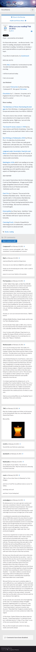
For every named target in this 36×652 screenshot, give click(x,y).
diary (8, 64)
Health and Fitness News (17, 20)
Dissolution (6, 93)
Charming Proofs (8, 222)
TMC (4, 408)
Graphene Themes (14, 649)
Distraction (14, 87)
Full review (23, 89)
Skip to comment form (8, 241)
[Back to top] (32, 648)
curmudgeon (7, 500)
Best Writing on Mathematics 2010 (14, 138)
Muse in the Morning (19, 17)
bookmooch (25, 56)
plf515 (12, 31)
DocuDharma (5, 10)
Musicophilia (7, 211)
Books (7, 232)
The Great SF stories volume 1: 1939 (14, 127)
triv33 (5, 444)
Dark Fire (6, 193)
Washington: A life (8, 162)
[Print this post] (31, 31)
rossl (4, 475)
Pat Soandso (7, 281)
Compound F (7, 246)
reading (11, 232)
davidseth (6, 454)
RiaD (4, 258)
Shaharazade (7, 344)
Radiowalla (6, 462)
